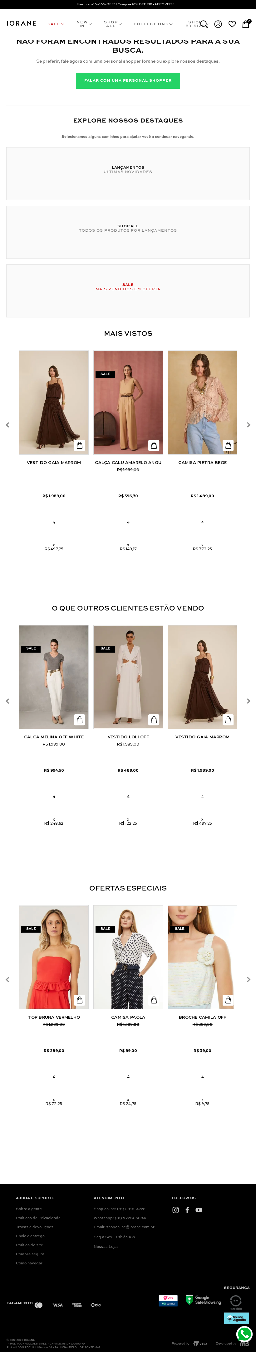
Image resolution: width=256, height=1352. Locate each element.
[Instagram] (176, 1210)
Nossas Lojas (106, 1247)
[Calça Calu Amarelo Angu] (128, 402)
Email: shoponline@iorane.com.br (124, 1227)
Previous (7, 425)
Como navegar (29, 1263)
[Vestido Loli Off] (128, 677)
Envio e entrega (30, 1236)
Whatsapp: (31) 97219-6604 (120, 1218)
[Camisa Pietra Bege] (202, 402)
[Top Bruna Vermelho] (53, 957)
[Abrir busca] (204, 24)
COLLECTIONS (151, 24)
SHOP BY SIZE (195, 24)
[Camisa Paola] (128, 957)
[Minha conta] (218, 24)
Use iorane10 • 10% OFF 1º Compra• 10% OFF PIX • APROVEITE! (126, 4)
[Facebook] (187, 1210)
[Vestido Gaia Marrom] (53, 402)
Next (249, 425)
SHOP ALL (111, 24)
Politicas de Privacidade (38, 1218)
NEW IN (82, 24)
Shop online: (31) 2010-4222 (119, 1209)
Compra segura (30, 1254)
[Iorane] (21, 26)
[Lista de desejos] (232, 24)
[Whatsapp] (245, 1335)
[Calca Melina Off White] (53, 677)
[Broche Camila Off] (202, 957)
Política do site (29, 1245)
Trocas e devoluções (34, 1227)
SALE (54, 24)
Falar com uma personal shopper (128, 81)
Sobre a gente (29, 1209)
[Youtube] (199, 1210)
